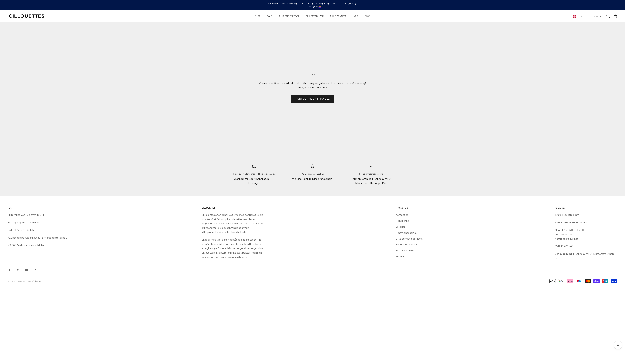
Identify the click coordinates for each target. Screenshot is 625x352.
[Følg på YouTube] (26, 269)
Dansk (595, 16)
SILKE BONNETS (338, 16)
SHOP (258, 16)
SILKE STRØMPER (315, 16)
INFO (355, 16)
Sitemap (400, 256)
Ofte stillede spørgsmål (409, 239)
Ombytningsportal (406, 233)
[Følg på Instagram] (18, 269)
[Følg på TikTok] (34, 269)
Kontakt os (402, 215)
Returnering (402, 221)
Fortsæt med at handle (312, 98)
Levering (400, 227)
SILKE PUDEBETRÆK (289, 16)
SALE (269, 16)
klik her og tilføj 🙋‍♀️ (312, 7)
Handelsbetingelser (407, 244)
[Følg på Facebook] (9, 269)
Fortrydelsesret (405, 250)
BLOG (367, 16)
